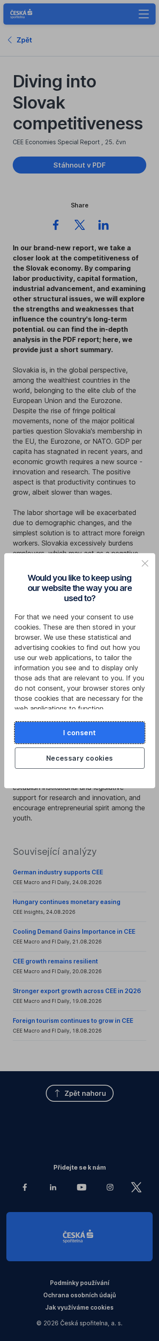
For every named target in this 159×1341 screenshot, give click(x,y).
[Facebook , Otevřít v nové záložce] (56, 226)
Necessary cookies (79, 758)
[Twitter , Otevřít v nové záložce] (80, 226)
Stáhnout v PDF (79, 165)
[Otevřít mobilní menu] (144, 14)
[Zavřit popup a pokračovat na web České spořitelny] (145, 563)
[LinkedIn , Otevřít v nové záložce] (103, 226)
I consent (79, 732)
